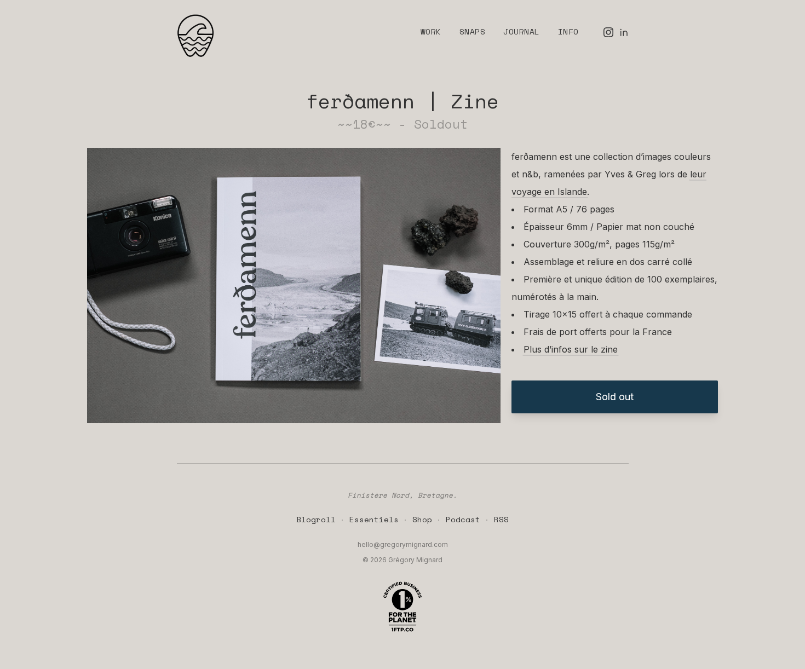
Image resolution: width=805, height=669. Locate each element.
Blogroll (316, 519)
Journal (521, 31)
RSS (501, 519)
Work (431, 31)
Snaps (472, 31)
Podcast (463, 519)
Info (568, 31)
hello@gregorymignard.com (403, 544)
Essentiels (374, 519)
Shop (422, 519)
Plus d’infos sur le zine (571, 349)
